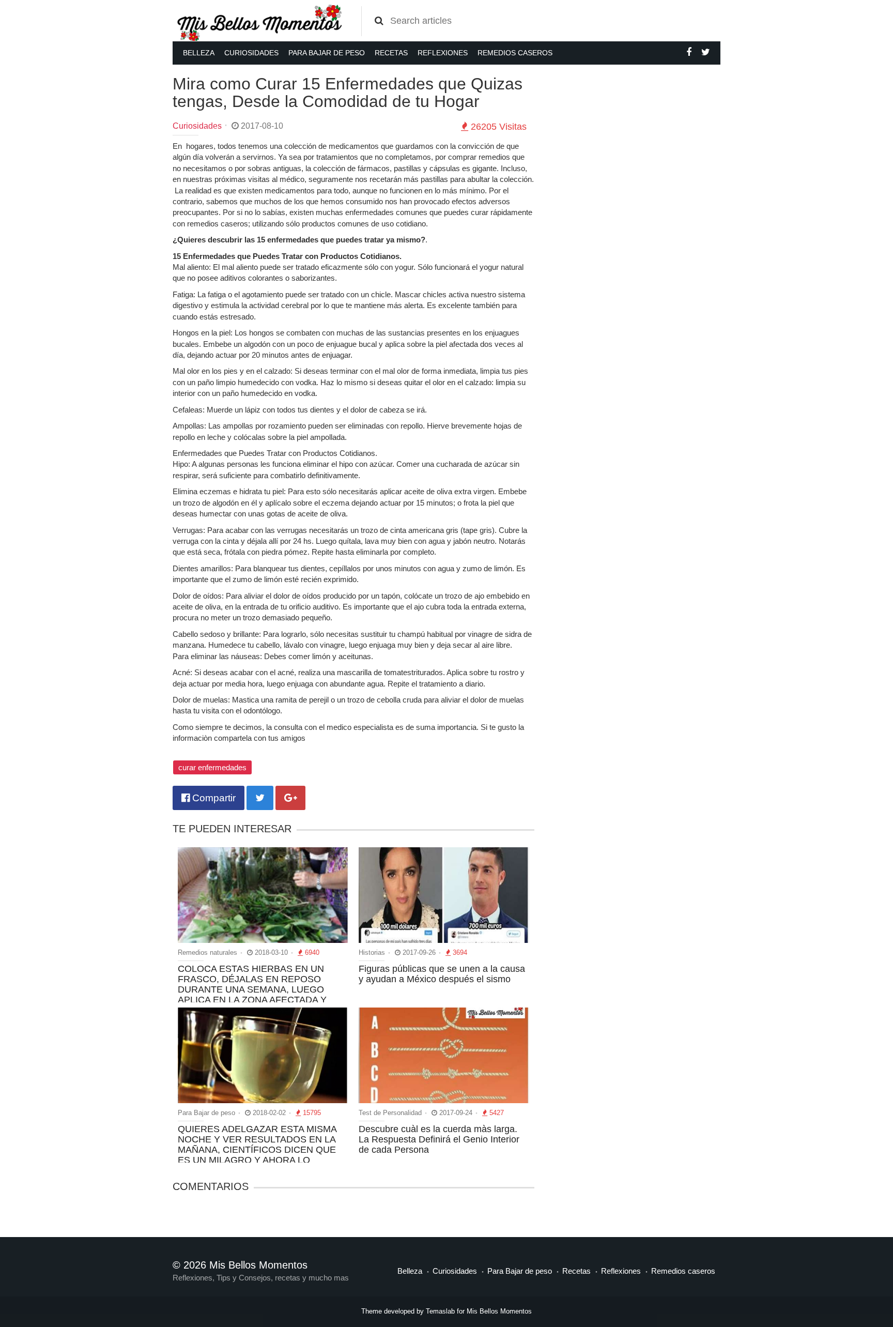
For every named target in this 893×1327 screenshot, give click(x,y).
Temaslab (440, 1311)
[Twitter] (705, 52)
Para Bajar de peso (326, 53)
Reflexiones (443, 53)
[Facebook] (688, 52)
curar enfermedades (212, 767)
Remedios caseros (515, 53)
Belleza (198, 53)
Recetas (391, 53)
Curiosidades (251, 53)
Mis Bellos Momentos (499, 1311)
